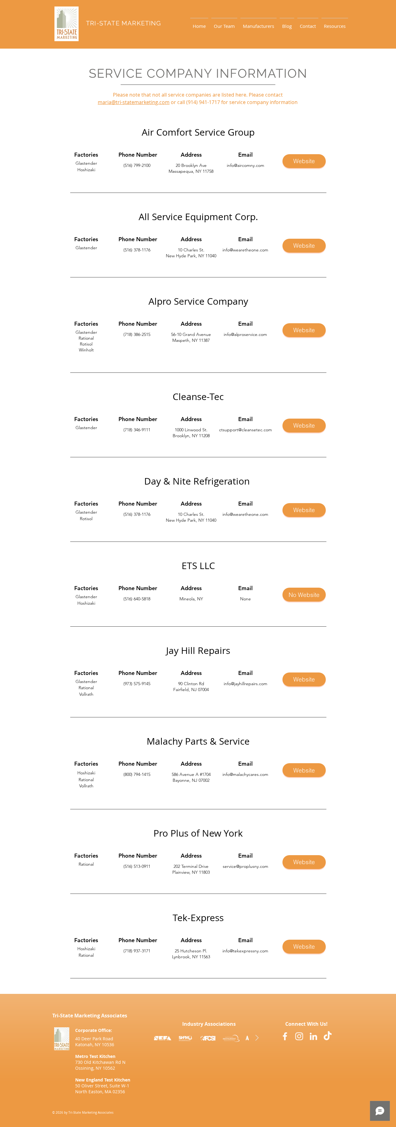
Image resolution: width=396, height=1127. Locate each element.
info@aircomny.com (245, 165)
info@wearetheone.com (245, 250)
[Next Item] (257, 1038)
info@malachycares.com (245, 774)
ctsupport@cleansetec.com (245, 430)
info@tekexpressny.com (245, 951)
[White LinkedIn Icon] (313, 1036)
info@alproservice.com (245, 334)
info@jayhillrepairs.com (245, 683)
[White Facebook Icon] (285, 1036)
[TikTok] (327, 1036)
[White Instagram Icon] (299, 1036)
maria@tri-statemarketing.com (134, 102)
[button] (335, 23)
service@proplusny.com (245, 866)
